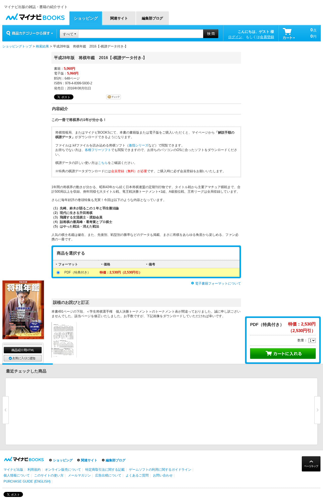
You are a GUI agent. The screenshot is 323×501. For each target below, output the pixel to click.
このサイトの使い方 (49, 475)
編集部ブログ (115, 460)
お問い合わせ (163, 475)
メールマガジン (79, 475)
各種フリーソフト (98, 150)
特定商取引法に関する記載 (105, 469)
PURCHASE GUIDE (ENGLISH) (27, 481)
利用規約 (34, 469)
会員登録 (267, 37)
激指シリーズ (138, 145)
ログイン (235, 37)
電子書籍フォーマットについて (218, 283)
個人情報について (17, 475)
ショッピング (63, 460)
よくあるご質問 (137, 475)
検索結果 (42, 46)
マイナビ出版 (13, 469)
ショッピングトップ (17, 46)
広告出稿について (108, 475)
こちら (103, 163)
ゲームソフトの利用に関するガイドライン (160, 469)
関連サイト (89, 460)
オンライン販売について (63, 469)
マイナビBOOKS (35, 15)
